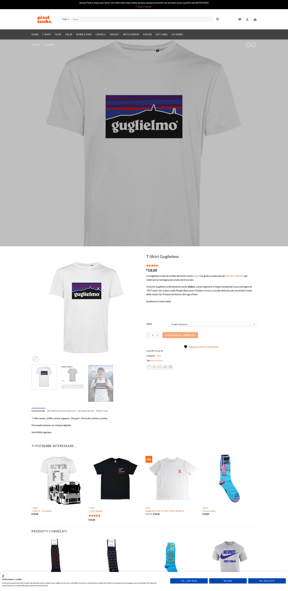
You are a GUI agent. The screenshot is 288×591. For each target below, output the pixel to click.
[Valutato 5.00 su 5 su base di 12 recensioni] (201, 265)
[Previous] (37, 307)
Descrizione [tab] (38, 411)
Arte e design (131, 34)
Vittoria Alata (208, 511)
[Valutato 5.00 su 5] (94, 515)
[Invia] (217, 19)
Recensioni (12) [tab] (86, 411)
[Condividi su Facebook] (149, 367)
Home (35, 34)
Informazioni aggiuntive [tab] (61, 411)
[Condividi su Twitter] (154, 367)
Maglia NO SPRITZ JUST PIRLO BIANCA (165, 511)
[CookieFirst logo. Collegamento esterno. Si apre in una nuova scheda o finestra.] (3, 576)
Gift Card (161, 34)
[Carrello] (255, 19)
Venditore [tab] (102, 411)
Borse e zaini (84, 34)
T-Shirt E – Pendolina (42, 511)
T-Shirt (46, 34)
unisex (160, 360)
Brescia (153, 360)
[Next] (135, 307)
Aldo (196, 275)
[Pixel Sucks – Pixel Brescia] (44, 19)
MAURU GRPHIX (234, 275)
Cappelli (101, 34)
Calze (68, 34)
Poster (147, 34)
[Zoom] (35, 359)
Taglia (149, 324)
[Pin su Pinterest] (165, 367)
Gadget (114, 34)
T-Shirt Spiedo (95, 511)
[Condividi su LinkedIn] (170, 367)
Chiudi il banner (144, 6)
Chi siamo (177, 34)
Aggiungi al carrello (180, 335)
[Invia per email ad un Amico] (159, 367)
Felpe (58, 34)
